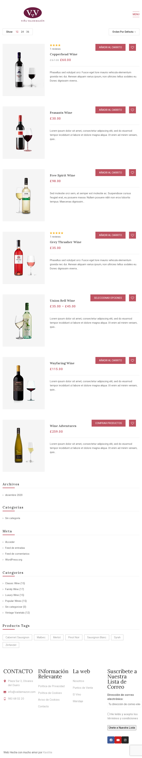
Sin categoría (12, 518)
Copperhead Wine (63, 54)
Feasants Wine (61, 113)
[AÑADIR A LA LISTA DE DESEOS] (132, 47)
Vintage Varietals (15, 612)
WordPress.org (13, 559)
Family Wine (12, 589)
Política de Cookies (50, 693)
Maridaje (78, 701)
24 (22, 31)
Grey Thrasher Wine (65, 242)
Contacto (43, 706)
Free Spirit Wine (62, 175)
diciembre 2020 (14, 495)
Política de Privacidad (51, 686)
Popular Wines (13, 600)
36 (27, 31)
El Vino (77, 694)
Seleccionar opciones (108, 297)
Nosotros (78, 681)
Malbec (41, 637)
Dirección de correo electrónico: (120, 697)
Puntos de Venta (83, 687)
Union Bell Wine (62, 301)
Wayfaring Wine (62, 363)
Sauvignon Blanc (96, 637)
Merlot (57, 637)
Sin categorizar (13, 606)
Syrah (117, 637)
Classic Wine (12, 583)
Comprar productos (108, 423)
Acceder (10, 542)
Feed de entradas (15, 547)
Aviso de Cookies (49, 699)
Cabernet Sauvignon (17, 637)
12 (17, 31)
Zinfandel (11, 645)
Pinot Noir (73, 637)
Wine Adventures (63, 426)
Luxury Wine (12, 595)
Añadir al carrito (110, 47)
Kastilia (47, 752)
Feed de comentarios (17, 553)
